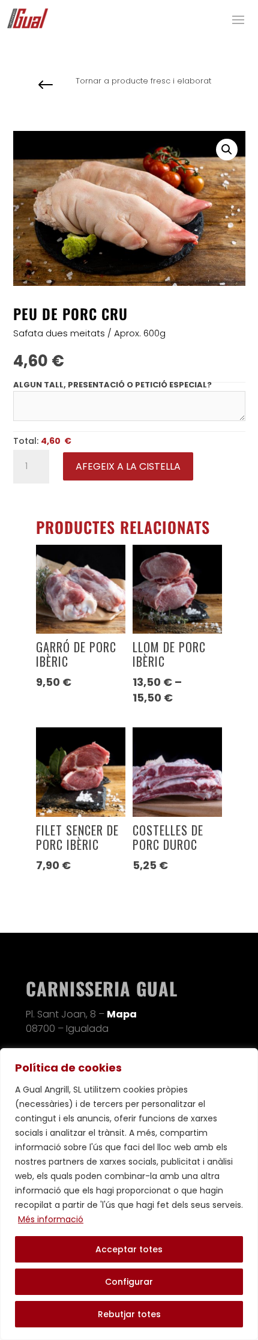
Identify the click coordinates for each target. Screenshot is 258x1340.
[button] (227, 149)
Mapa (122, 1014)
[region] (129, 1194)
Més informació (50, 1219)
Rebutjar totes (129, 1314)
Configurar (129, 1282)
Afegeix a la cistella (128, 466)
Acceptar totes (129, 1249)
